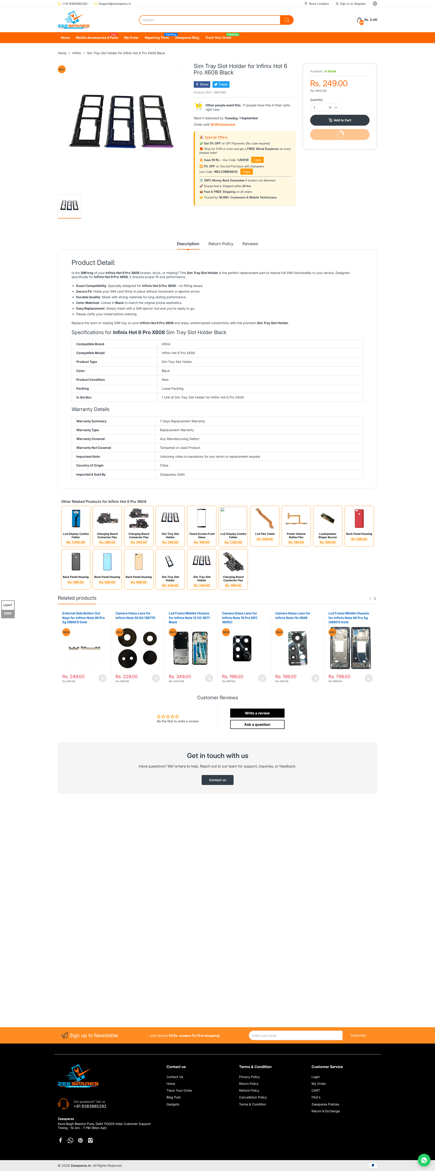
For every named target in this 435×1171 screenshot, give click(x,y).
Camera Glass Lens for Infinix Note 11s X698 (292, 615)
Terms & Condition (252, 1104)
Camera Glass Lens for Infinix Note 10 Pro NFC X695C (240, 617)
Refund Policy (249, 1090)
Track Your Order (179, 1090)
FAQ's (316, 1097)
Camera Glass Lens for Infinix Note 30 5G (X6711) (135, 615)
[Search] (287, 20)
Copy (257, 160)
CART (316, 1090)
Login (316, 1077)
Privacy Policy (249, 1077)
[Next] (370, 598)
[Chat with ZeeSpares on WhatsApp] (424, 1160)
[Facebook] (60, 1140)
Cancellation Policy (253, 1097)
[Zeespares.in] (73, 20)
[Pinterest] (80, 1140)
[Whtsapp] (70, 1140)
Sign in (345, 3)
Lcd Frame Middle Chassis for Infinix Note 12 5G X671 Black (189, 617)
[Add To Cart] (102, 678)
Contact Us (175, 1077)
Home (171, 1083)
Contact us (217, 780)
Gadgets (173, 1104)
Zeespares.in (81, 1165)
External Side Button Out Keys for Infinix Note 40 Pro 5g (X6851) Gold (83, 617)
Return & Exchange (326, 1111)
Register (360, 3)
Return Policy (249, 1083)
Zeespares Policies (325, 1104)
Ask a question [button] (257, 724)
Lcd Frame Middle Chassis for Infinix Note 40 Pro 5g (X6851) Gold (349, 617)
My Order (319, 1083)
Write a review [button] (257, 713)
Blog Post (174, 1097)
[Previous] (375, 598)
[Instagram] (90, 1140)
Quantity (316, 100)
